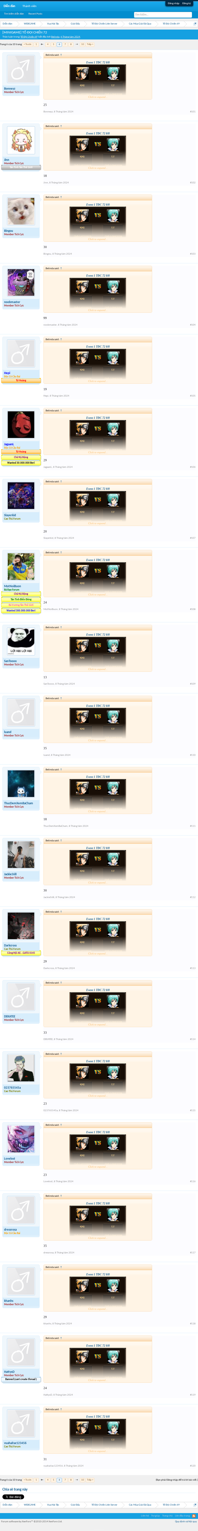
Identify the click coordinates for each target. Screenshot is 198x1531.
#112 (193, 897)
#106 (193, 467)
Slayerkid (10, 515)
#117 (193, 1252)
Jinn (6, 160)
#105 (193, 396)
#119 (193, 1395)
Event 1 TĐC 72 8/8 (98, 62)
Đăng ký (186, 3)
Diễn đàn (9, 6)
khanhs (8, 1301)
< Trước (28, 44)
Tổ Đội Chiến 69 (29, 37)
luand (7, 732)
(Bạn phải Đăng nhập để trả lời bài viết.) (177, 1480)
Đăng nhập (173, 3)
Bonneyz (9, 88)
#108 (193, 609)
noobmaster (12, 302)
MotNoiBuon (12, 586)
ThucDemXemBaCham (18, 803)
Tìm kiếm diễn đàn (14, 14)
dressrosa (10, 1229)
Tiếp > (90, 44)
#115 (193, 1110)
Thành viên (29, 6)
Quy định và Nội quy (186, 1521)
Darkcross (10, 945)
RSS (194, 1516)
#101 (193, 111)
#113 (193, 968)
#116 (193, 1181)
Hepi (46, 396)
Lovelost (9, 1158)
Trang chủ (167, 1516)
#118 (193, 1323)
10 (82, 44)
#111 (193, 826)
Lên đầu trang (182, 1516)
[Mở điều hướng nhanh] (195, 23)
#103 (193, 254)
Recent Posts (35, 14)
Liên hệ (145, 1516)
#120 (193, 1466)
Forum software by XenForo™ (32, 1521)
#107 (193, 538)
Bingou (8, 231)
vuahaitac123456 (15, 1443)
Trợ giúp (155, 1516)
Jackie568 (10, 874)
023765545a (12, 1087)
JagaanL (47, 467)
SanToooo (10, 661)
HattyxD (9, 1372)
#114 (193, 1039)
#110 (193, 755)
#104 (193, 325)
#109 (193, 684)
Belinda (55, 37)
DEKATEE (9, 1016)
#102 (193, 182)
